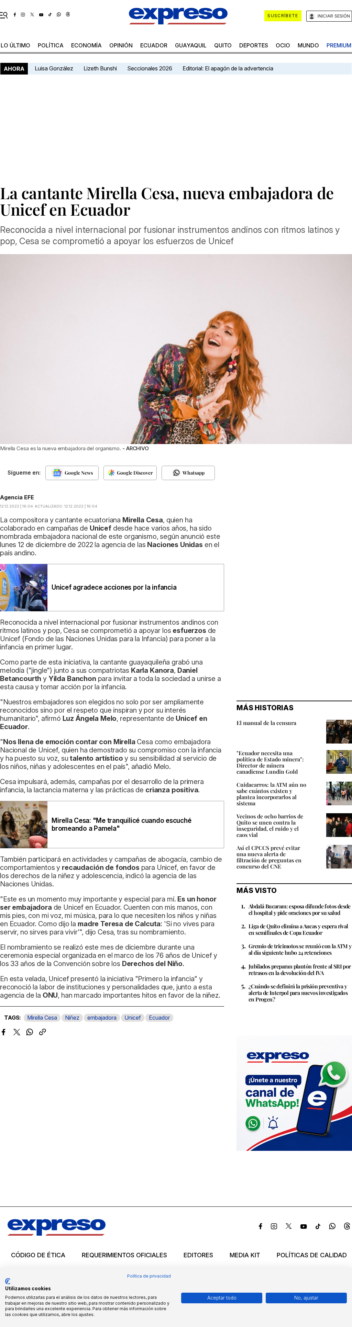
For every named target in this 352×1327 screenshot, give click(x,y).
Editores (198, 1255)
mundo (308, 45)
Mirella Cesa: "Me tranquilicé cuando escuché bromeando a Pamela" (121, 824)
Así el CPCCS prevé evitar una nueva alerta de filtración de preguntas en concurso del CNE (268, 857)
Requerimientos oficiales (124, 1255)
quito (223, 45)
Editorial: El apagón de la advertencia (228, 68)
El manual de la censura (266, 722)
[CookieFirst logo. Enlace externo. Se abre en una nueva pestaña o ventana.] (7, 1281)
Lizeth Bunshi (100, 68)
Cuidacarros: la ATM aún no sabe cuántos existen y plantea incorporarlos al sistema (271, 794)
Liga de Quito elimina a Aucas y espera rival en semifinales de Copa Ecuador (298, 929)
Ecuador (153, 45)
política (51, 45)
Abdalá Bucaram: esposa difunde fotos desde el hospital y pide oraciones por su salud (300, 909)
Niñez (72, 1017)
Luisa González (54, 68)
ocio (283, 45)
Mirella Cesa (42, 1017)
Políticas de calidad (312, 1255)
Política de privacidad (149, 1276)
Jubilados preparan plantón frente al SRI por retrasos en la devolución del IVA (300, 969)
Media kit (245, 1255)
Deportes (253, 45)
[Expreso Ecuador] (57, 1233)
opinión (121, 45)
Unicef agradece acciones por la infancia (114, 587)
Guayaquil (191, 45)
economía (86, 45)
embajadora (102, 1017)
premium (339, 45)
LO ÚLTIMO (15, 45)
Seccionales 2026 (149, 68)
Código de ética (38, 1255)
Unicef (132, 1017)
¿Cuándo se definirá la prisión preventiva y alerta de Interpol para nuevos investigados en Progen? (298, 993)
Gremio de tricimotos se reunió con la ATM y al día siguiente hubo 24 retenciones (300, 949)
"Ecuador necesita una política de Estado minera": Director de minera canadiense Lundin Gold (270, 762)
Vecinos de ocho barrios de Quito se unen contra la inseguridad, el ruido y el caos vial (269, 825)
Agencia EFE (17, 497)
